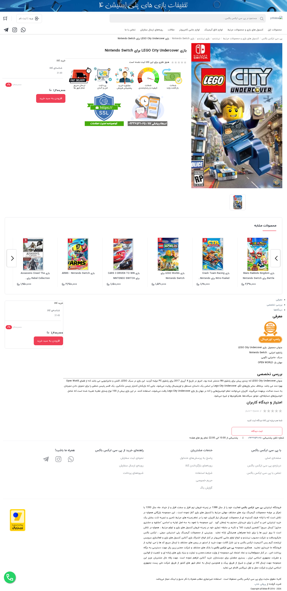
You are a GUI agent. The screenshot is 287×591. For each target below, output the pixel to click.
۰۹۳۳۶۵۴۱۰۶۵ (254, 437)
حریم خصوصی (204, 480)
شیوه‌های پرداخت (133, 473)
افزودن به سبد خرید (50, 98)
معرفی (279, 299)
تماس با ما (130, 29)
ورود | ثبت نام (26, 18)
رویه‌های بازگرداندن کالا (198, 466)
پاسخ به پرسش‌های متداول (196, 458)
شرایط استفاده (203, 473)
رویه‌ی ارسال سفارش (131, 466)
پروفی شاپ (260, 584)
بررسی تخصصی (274, 304)
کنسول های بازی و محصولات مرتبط (245, 29)
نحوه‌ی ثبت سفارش (132, 458)
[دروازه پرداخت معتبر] (17, 530)
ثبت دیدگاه (257, 431)
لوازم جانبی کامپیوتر (189, 29)
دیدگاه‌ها (278, 309)
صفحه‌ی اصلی (273, 458)
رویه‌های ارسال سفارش (151, 29)
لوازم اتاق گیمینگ (213, 29)
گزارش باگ (206, 488)
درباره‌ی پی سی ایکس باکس (264, 466)
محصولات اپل (275, 29)
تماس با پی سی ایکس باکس (264, 473)
